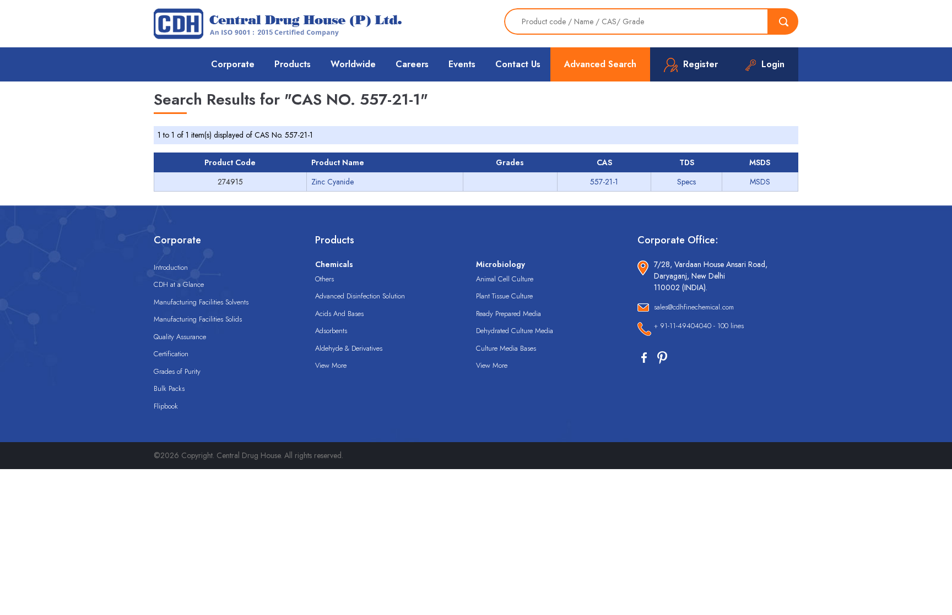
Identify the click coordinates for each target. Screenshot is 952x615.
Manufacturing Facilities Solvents (201, 302)
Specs (686, 181)
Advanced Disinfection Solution (360, 296)
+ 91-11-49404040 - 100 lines (699, 325)
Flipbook (166, 406)
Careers (412, 64)
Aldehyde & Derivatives (348, 348)
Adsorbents (331, 330)
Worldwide (353, 64)
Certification (171, 354)
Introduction (171, 267)
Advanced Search (600, 64)
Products (292, 64)
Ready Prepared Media (508, 313)
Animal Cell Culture (504, 279)
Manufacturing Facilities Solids (198, 319)
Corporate (233, 64)
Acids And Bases (339, 313)
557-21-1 (604, 181)
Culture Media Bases (506, 348)
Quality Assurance (180, 336)
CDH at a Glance (179, 284)
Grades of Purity (177, 371)
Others (324, 279)
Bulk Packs (169, 388)
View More (331, 365)
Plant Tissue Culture (504, 296)
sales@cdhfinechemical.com (694, 307)
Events (461, 64)
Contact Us (517, 64)
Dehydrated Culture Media (514, 330)
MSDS (760, 181)
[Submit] (783, 21)
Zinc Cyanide (332, 181)
